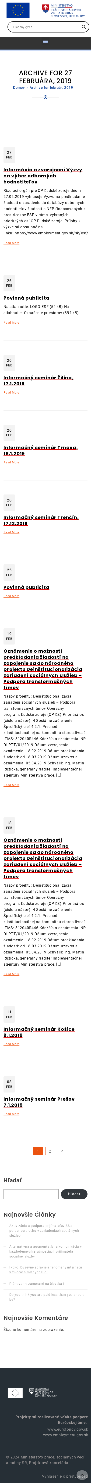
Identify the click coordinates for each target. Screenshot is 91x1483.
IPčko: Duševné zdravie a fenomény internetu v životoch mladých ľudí (45, 1269)
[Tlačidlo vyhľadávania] (83, 27)
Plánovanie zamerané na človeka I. (37, 1284)
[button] (45, 41)
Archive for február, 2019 (51, 88)
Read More (11, 243)
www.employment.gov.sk (65, 1435)
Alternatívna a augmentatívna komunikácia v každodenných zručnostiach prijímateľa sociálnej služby (45, 1251)
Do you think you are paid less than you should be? (47, 1297)
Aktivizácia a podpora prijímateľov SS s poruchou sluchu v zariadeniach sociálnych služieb (44, 1230)
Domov (19, 88)
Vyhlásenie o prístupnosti (64, 1476)
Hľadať (13, 1180)
